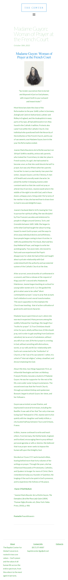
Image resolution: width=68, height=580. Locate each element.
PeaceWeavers (28, 516)
